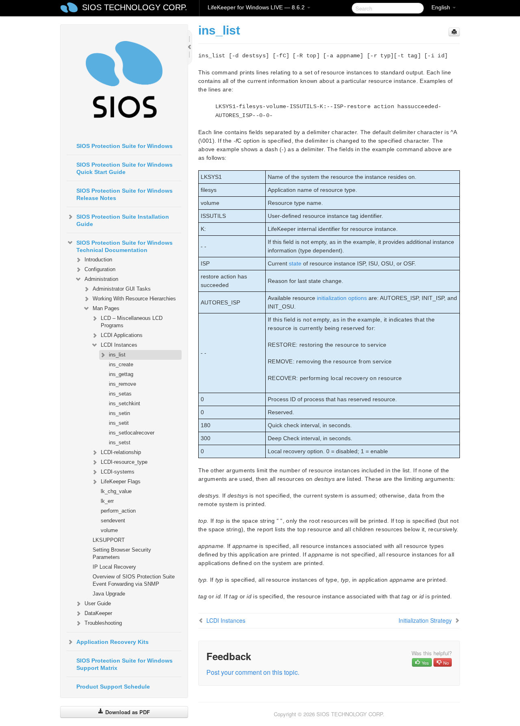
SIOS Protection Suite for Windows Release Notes (124, 194)
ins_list (117, 355)
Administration (101, 279)
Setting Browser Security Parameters (122, 553)
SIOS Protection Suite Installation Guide (122, 220)
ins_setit (119, 423)
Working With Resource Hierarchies (134, 299)
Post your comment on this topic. (252, 672)
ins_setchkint (124, 403)
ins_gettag (121, 374)
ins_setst (119, 442)
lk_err (107, 501)
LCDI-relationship (121, 452)
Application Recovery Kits (112, 642)
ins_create (121, 364)
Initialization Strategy (425, 620)
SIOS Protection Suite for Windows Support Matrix (124, 664)
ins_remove (122, 384)
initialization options (342, 298)
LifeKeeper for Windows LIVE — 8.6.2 (257, 7)
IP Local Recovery (114, 567)
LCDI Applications (122, 335)
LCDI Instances (119, 345)
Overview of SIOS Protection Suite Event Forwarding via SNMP (134, 580)
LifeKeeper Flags (121, 481)
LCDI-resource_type (124, 462)
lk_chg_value (116, 491)
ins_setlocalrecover (131, 433)
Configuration (99, 269)
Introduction (98, 259)
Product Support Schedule (113, 686)
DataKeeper (98, 613)
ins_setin (119, 413)
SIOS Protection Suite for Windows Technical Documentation (124, 246)
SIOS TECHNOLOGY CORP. (134, 7)
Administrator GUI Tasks (122, 289)
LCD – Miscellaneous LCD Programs (131, 321)
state (295, 263)
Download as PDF (127, 712)
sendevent (113, 520)
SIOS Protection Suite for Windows (124, 146)
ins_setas (120, 394)
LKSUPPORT (109, 540)
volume (109, 530)
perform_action (118, 511)
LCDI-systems (117, 472)
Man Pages (106, 308)
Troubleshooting (103, 623)
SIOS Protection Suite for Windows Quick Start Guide (124, 168)
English (441, 7)
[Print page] (454, 32)
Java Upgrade (109, 594)
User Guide (97, 603)
